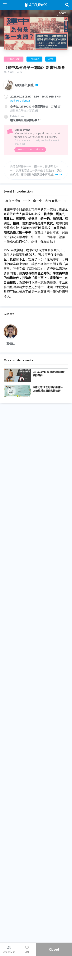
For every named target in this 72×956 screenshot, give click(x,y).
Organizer (9, 951)
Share (62, 13)
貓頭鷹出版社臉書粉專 (23, 120)
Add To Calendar (20, 100)
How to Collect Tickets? (30, 149)
